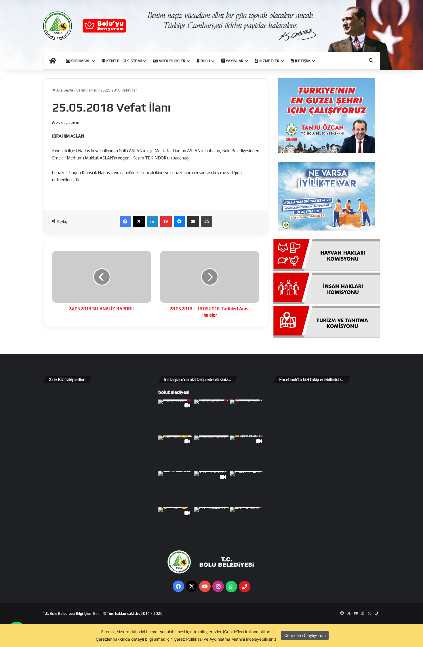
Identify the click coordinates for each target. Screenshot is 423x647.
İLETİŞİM (302, 60)
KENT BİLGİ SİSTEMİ (124, 60)
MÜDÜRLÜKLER (171, 60)
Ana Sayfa (64, 90)
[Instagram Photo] (211, 416)
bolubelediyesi (173, 392)
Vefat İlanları (86, 90)
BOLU (205, 60)
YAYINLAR (234, 60)
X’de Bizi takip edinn (67, 379)
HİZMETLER (268, 60)
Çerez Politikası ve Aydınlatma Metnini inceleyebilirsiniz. (226, 639)
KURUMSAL (80, 60)
